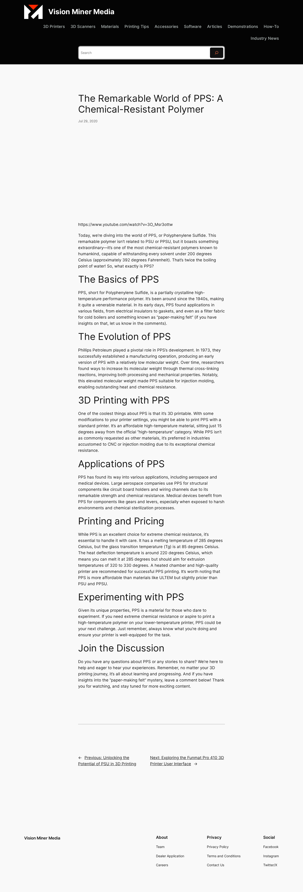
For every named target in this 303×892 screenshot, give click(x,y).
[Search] (216, 53)
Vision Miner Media (81, 11)
